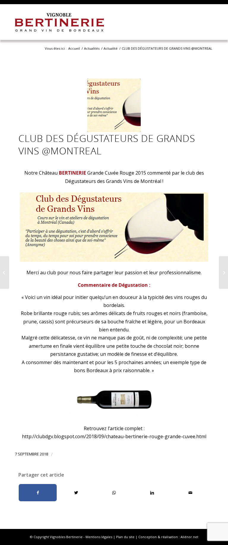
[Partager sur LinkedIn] (152, 492)
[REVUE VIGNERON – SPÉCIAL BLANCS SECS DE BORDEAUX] (223, 272)
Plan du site (125, 537)
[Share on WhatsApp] (114, 492)
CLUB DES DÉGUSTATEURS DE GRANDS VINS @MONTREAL (106, 144)
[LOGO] (114, 105)
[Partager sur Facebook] (38, 492)
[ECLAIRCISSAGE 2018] (4, 272)
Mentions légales (99, 537)
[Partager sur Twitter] (76, 492)
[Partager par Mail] (190, 492)
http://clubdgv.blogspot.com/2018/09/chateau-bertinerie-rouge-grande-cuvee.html (114, 436)
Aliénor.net (189, 537)
